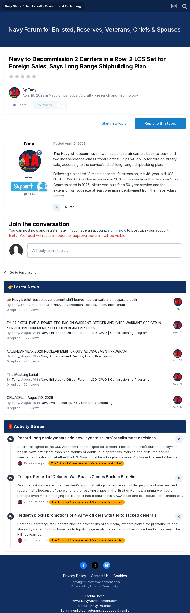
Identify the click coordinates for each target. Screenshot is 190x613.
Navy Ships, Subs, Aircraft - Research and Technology (93, 95)
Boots (82, 606)
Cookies (120, 576)
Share (21, 105)
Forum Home (95, 596)
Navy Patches (101, 606)
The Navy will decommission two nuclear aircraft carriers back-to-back (111, 154)
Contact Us (100, 576)
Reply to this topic (160, 123)
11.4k (31, 194)
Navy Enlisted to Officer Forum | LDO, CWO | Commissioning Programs (95, 333)
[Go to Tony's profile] (14, 92)
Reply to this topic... (51, 250)
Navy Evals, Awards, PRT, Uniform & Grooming (77, 403)
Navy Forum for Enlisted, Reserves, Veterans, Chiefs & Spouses (94, 29)
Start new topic (114, 123)
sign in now (117, 230)
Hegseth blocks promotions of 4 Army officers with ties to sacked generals (86, 515)
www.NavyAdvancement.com (95, 601)
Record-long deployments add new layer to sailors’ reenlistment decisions (86, 437)
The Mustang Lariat (22, 375)
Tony (32, 90)
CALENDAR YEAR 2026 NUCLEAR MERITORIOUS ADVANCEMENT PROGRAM (67, 351)
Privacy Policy (74, 576)
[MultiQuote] (56, 207)
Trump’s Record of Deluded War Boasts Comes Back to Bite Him (77, 476)
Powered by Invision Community (95, 586)
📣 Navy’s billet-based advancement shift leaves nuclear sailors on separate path (72, 300)
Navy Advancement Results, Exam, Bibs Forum (89, 304)
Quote (69, 207)
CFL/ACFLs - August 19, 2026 (30, 398)
